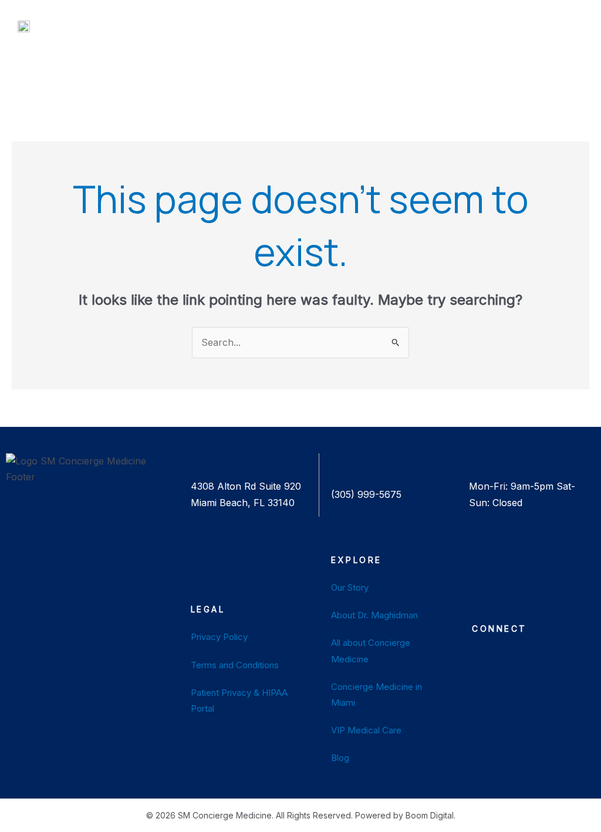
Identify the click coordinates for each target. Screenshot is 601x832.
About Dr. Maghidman (374, 615)
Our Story (350, 587)
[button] (263, 29)
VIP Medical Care (366, 730)
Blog (340, 757)
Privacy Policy (219, 636)
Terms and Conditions (235, 665)
